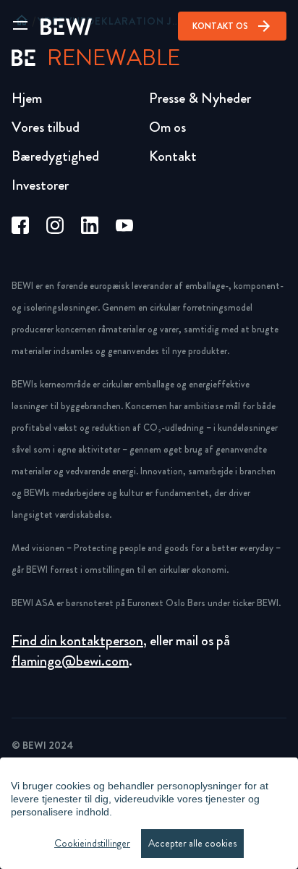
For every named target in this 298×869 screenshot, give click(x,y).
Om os (167, 127)
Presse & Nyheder (200, 98)
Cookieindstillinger (92, 843)
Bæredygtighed (55, 156)
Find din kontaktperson (77, 640)
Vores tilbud (46, 127)
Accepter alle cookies (192, 843)
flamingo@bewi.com (70, 660)
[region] (149, 813)
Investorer (40, 185)
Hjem (27, 98)
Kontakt (173, 156)
